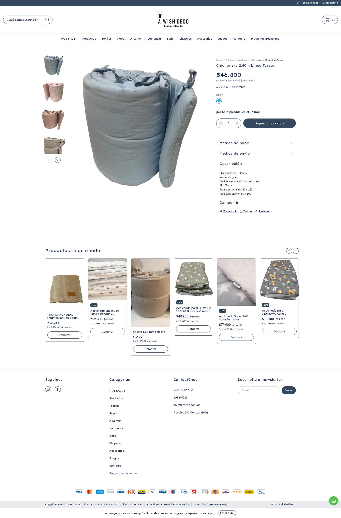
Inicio (219, 60)
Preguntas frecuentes (265, 38)
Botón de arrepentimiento (212, 504)
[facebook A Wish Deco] (58, 389)
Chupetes (185, 38)
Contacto (239, 38)
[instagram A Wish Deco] (48, 389)
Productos (89, 38)
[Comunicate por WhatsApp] (333, 500)
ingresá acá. (186, 504)
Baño (170, 38)
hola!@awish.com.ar (186, 405)
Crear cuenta (330, 2)
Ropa (121, 38)
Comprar (64, 335)
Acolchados (243, 60)
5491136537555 (183, 390)
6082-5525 (180, 397)
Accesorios (204, 38)
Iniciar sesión (311, 2)
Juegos (222, 38)
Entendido (227, 512)
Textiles (106, 38)
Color (219, 94)
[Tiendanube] (283, 504)
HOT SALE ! (69, 38)
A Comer (136, 38)
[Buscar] (47, 19)
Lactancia (154, 38)
